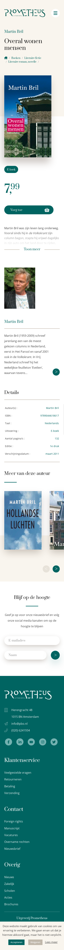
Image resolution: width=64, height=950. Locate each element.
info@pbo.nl (19, 724)
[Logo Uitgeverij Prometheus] (24, 13)
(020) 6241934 (20, 730)
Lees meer (51, 942)
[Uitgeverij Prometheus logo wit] (28, 695)
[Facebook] (8, 741)
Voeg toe (16, 210)
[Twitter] (54, 741)
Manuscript (12, 828)
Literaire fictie (32, 58)
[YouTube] (31, 741)
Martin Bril (13, 31)
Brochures (11, 904)
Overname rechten (17, 842)
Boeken (15, 58)
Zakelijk (9, 884)
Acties (8, 897)
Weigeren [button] (35, 942)
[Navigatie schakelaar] (55, 13)
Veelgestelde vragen (17, 773)
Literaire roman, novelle (22, 62)
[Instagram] (42, 741)
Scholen (9, 891)
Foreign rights (13, 821)
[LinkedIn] (19, 741)
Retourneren (13, 779)
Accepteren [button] (16, 942)
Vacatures (11, 835)
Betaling (9, 786)
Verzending (12, 793)
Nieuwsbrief (12, 849)
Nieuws (9, 877)
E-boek (11, 169)
